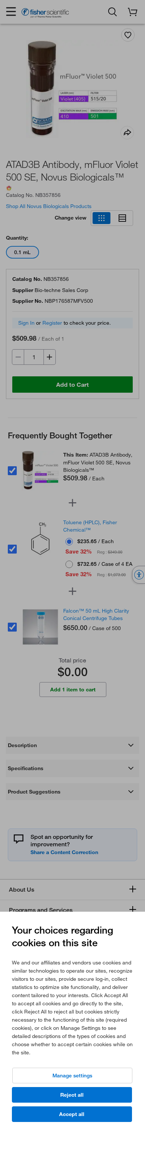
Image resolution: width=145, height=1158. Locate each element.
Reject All (72, 1094)
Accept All (71, 1114)
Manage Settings (72, 1075)
